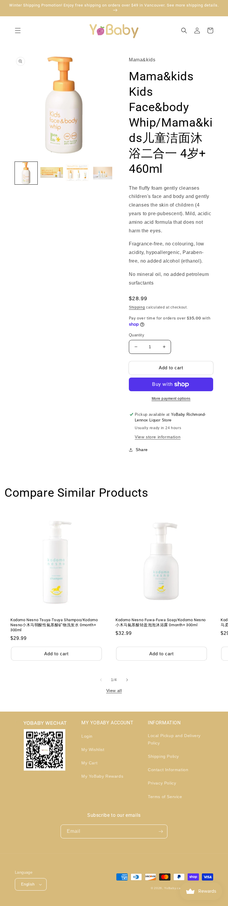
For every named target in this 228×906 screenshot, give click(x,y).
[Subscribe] (160, 831)
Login (87, 736)
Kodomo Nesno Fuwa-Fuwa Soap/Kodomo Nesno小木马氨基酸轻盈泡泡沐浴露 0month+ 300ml (160, 622)
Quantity (136, 335)
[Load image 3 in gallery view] (77, 173)
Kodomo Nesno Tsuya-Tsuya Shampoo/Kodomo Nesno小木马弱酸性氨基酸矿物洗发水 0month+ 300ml (54, 625)
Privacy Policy (162, 783)
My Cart (89, 762)
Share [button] (142, 449)
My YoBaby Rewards (102, 776)
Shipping (137, 307)
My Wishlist (92, 749)
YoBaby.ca (172, 888)
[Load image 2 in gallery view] (51, 173)
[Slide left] (100, 679)
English (28, 884)
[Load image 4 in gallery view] (102, 173)
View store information (157, 436)
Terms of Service (165, 796)
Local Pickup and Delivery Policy (174, 739)
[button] (17, 30)
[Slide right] (127, 679)
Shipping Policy (163, 756)
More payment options (171, 399)
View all (114, 690)
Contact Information (168, 769)
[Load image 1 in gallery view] (26, 173)
